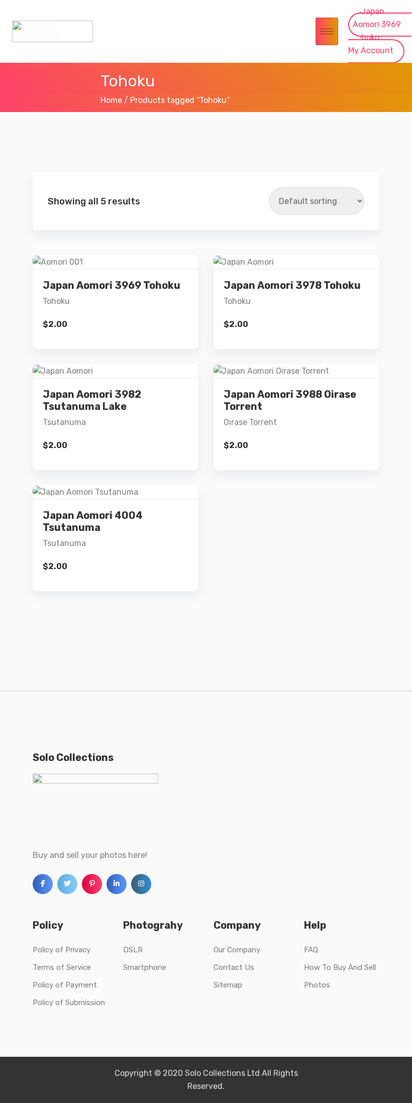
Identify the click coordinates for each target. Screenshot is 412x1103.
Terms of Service (62, 967)
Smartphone (144, 967)
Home (111, 100)
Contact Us (234, 967)
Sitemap (228, 984)
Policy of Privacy (61, 949)
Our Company (237, 949)
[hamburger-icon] (327, 31)
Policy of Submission (69, 1002)
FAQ (311, 949)
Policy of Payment (65, 984)
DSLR (133, 949)
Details (124, 284)
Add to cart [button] (115, 318)
